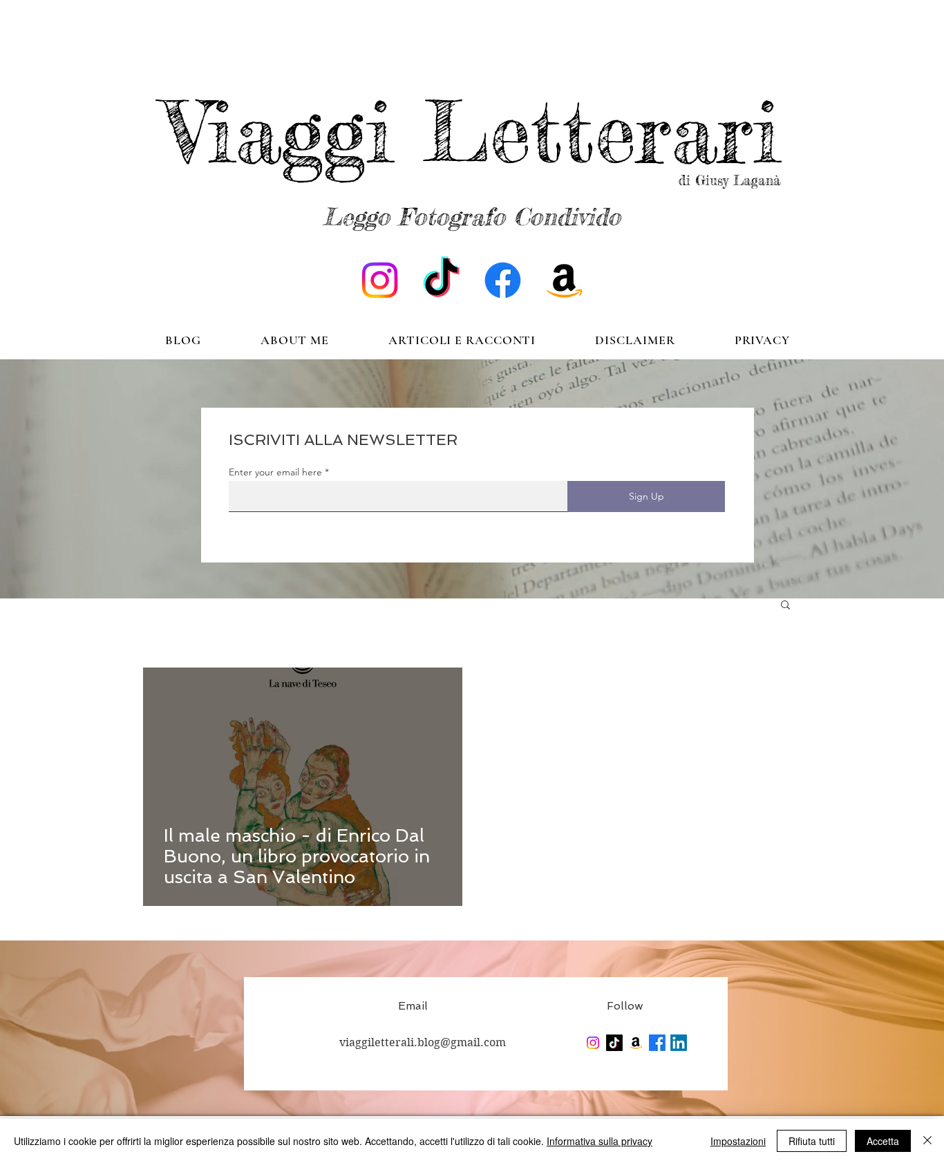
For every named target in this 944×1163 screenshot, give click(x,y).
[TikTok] (441, 280)
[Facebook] (503, 280)
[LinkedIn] (678, 1042)
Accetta (883, 1141)
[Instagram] (380, 280)
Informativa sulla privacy (599, 1141)
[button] (785, 605)
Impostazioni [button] (738, 1141)
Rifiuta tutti (812, 1141)
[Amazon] (564, 280)
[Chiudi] (927, 1141)
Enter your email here (275, 472)
